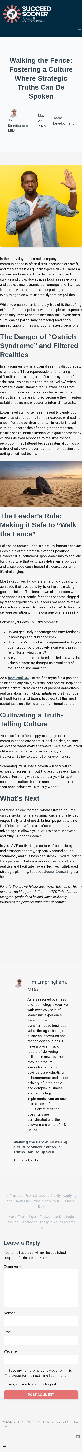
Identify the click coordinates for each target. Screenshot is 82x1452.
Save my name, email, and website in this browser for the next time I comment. (40, 1373)
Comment (13, 1266)
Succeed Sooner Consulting (51, 872)
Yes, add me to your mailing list (32, 1384)
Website (10, 1351)
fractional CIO (18, 678)
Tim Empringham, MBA (18, 125)
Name (10, 1313)
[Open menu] (79, 30)
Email (9, 1332)
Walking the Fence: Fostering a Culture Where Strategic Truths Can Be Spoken (40, 1147)
